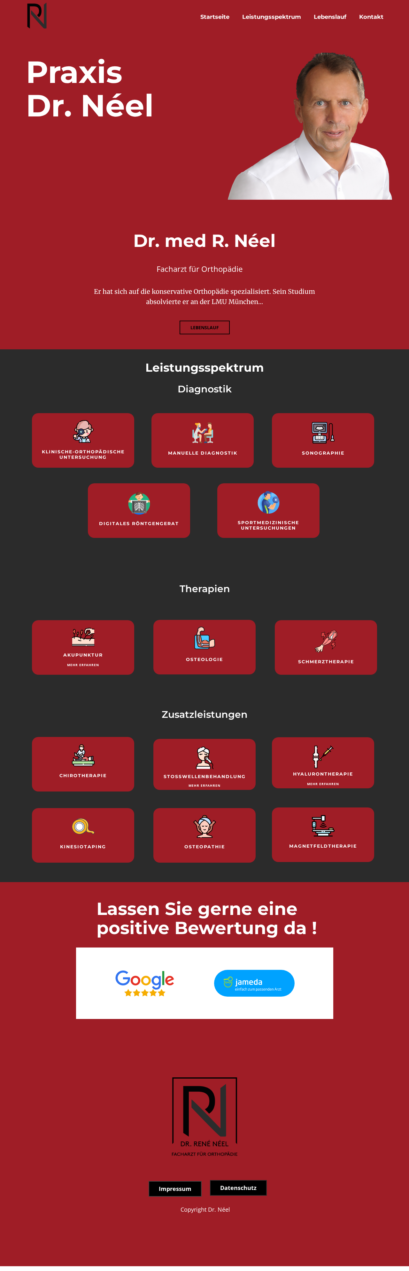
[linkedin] (380, 1262)
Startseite (214, 16)
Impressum (175, 1189)
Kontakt (371, 16)
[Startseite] (36, 17)
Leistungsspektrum (271, 16)
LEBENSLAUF (204, 327)
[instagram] (364, 1262)
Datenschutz (238, 1188)
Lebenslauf (330, 16)
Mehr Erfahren (83, 665)
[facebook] (347, 1262)
